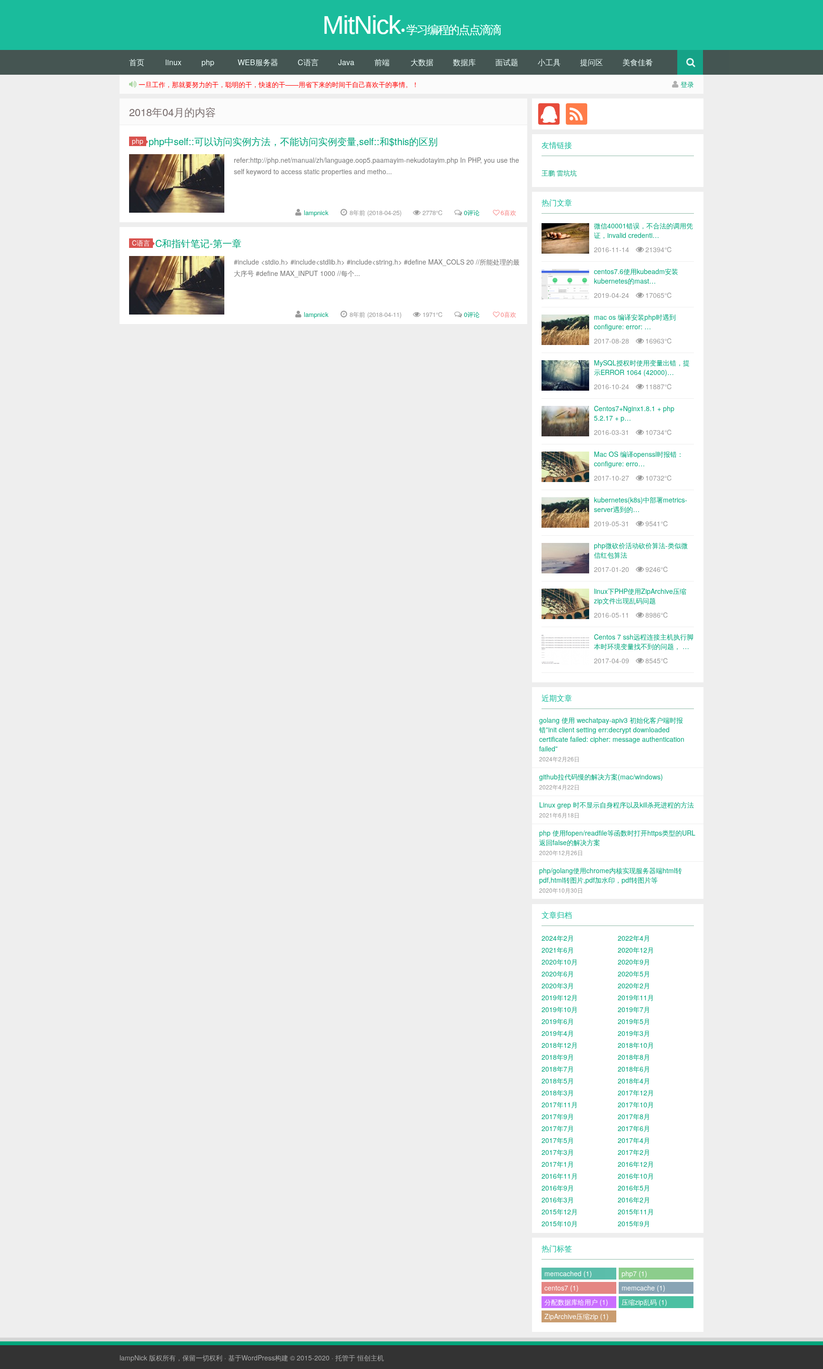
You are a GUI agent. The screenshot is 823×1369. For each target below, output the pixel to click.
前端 (382, 62)
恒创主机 (370, 1357)
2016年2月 (634, 1199)
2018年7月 (558, 1069)
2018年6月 (634, 1069)
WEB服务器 (258, 62)
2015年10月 (560, 1223)
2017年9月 (558, 1116)
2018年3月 (558, 1092)
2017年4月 (634, 1140)
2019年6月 (558, 1021)
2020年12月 (636, 950)
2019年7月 (634, 1009)
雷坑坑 (567, 172)
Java (346, 62)
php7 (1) (634, 1273)
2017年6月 (634, 1128)
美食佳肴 (637, 62)
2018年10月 (636, 1045)
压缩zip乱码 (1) (644, 1302)
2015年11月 (636, 1211)
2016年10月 (636, 1176)
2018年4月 (634, 1080)
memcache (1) (643, 1287)
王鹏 (549, 172)
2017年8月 (634, 1116)
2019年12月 (560, 997)
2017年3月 (558, 1152)
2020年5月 (634, 973)
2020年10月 (560, 961)
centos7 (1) (561, 1287)
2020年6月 (558, 973)
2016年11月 (560, 1176)
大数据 (422, 62)
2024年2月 (558, 938)
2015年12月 (560, 1211)
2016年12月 (636, 1164)
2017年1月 (558, 1164)
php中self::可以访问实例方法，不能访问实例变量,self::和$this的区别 (293, 141)
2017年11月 (560, 1104)
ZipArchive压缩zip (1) (576, 1316)
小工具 (549, 62)
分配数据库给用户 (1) (576, 1302)
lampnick (316, 212)
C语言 (308, 62)
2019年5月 (634, 1021)
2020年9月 (634, 961)
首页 (136, 62)
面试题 (506, 62)
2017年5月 (558, 1140)
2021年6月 (558, 950)
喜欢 (508, 212)
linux (173, 62)
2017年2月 (634, 1152)
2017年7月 (558, 1128)
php (207, 62)
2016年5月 (634, 1187)
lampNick (133, 1357)
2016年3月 (558, 1199)
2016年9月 (558, 1187)
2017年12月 (636, 1092)
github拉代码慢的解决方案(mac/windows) (601, 776)
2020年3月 (558, 985)
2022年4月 (634, 938)
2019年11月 (636, 997)
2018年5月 (558, 1080)
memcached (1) (568, 1273)
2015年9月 (634, 1223)
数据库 (464, 62)
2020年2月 (634, 985)
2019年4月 (558, 1033)
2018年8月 (634, 1057)
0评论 (472, 212)
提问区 (591, 62)
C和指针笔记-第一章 (198, 243)
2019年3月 (634, 1033)
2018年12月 (560, 1045)
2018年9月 (558, 1057)
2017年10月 (636, 1104)
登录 (687, 84)
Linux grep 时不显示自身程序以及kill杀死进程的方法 (616, 804)
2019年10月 (560, 1009)
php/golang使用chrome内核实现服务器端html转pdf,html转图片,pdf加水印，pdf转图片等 (610, 875)
